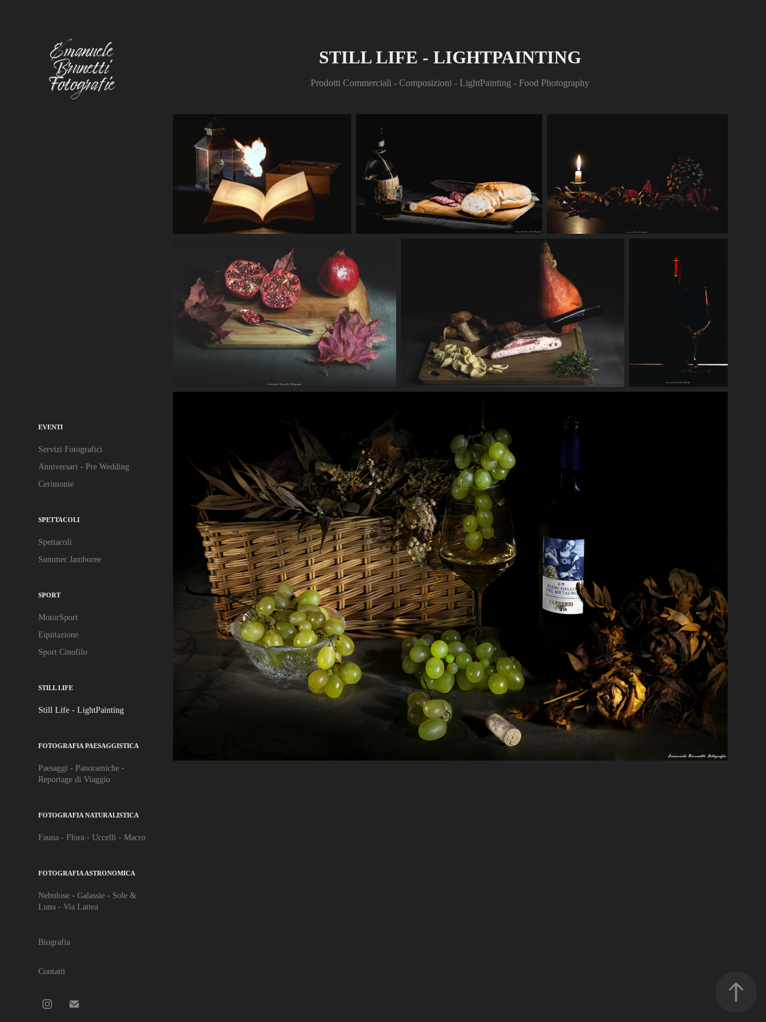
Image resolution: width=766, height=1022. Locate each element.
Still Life (55, 687)
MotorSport (58, 617)
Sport (49, 595)
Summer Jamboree (69, 559)
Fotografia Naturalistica (88, 815)
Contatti (51, 971)
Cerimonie (56, 484)
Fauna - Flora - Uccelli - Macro (91, 837)
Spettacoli (59, 519)
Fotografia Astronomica (86, 873)
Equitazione (58, 634)
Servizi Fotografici (70, 449)
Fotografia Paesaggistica (88, 745)
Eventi (50, 427)
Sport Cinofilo (62, 652)
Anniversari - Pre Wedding (83, 466)
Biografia (54, 942)
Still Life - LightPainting (81, 710)
